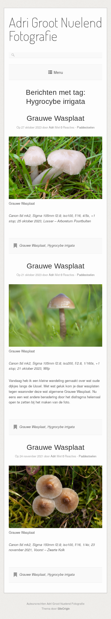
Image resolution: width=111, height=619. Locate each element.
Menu (58, 72)
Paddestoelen (85, 127)
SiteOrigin (64, 608)
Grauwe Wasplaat (55, 118)
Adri (51, 127)
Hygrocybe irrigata (61, 245)
